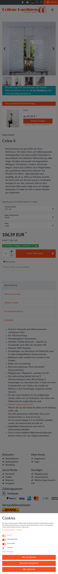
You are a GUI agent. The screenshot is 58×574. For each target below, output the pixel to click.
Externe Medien (11, 543)
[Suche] (37, 2)
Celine (25, 110)
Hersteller (8, 320)
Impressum (19, 530)
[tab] (29, 285)
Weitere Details (11, 303)
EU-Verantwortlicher (13, 311)
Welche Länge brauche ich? (20, 405)
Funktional (9, 547)
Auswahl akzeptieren (29, 563)
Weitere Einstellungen (7, 551)
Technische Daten (12, 294)
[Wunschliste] (41, 2)
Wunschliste (10, 262)
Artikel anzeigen (38, 121)
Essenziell (9, 535)
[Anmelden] (23, 2)
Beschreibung (10, 285)
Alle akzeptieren (29, 557)
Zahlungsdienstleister (12, 539)
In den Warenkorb (34, 253)
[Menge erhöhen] (11, 251)
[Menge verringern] (11, 256)
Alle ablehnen (29, 569)
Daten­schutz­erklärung (9, 530)
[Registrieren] (27, 2)
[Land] (32, 2)
